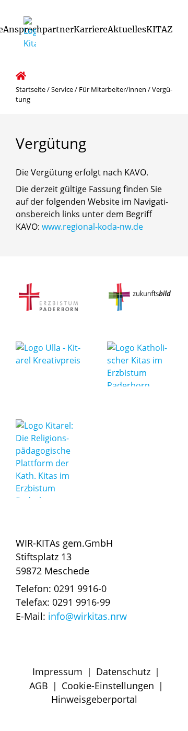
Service (62, 89)
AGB (38, 685)
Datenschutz (123, 671)
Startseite (30, 89)
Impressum (57, 671)
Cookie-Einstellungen (108, 685)
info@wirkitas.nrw (87, 616)
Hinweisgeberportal (94, 699)
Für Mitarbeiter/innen (112, 89)
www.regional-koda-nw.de (92, 226)
